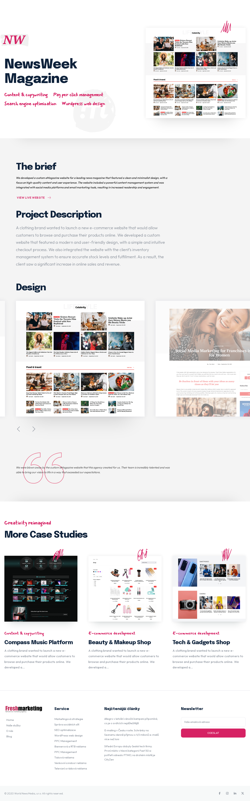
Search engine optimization (30, 103)
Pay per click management (78, 94)
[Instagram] (227, 793)
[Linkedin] (235, 793)
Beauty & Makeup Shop (119, 642)
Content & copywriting (26, 94)
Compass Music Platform (38, 642)
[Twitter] (243, 793)
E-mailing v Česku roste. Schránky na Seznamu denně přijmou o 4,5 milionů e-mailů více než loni (131, 735)
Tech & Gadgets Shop (201, 642)
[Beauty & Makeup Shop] (124, 589)
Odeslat (213, 733)
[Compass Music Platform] (40, 589)
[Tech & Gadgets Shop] (209, 589)
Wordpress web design (83, 103)
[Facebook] (220, 793)
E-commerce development (111, 633)
